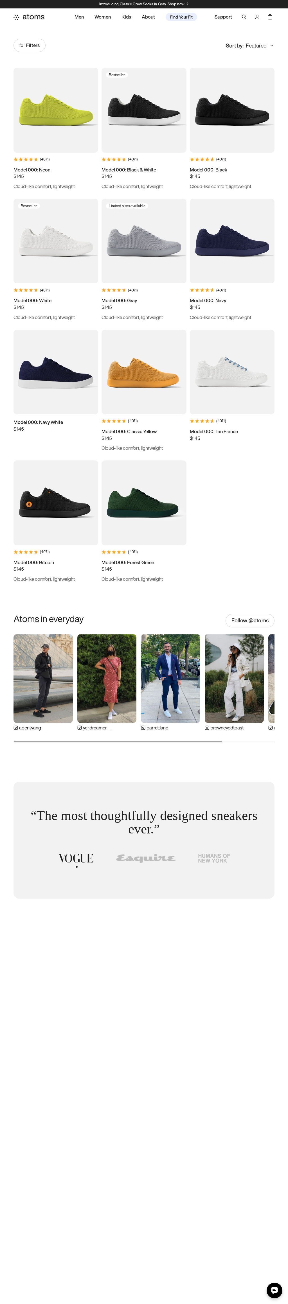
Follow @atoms (250, 620)
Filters (33, 45)
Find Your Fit (181, 17)
